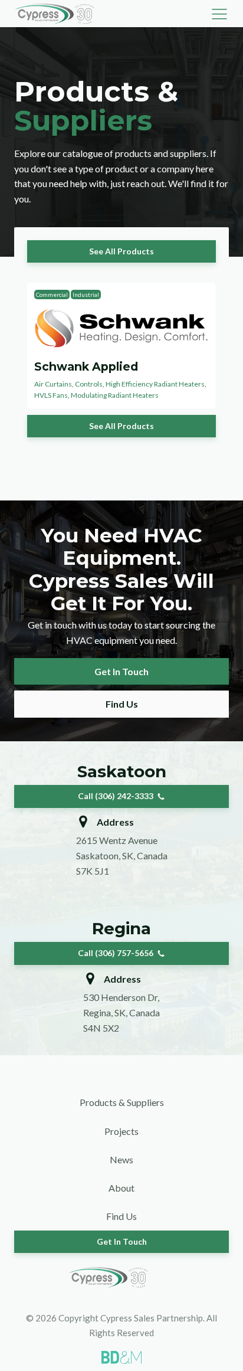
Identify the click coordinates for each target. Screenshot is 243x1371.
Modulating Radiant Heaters (115, 395)
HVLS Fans (51, 395)
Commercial (52, 294)
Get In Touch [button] (121, 671)
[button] (219, 13)
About (121, 1187)
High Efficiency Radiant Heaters (155, 383)
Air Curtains (53, 383)
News (121, 1159)
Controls (89, 383)
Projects (121, 1131)
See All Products (121, 251)
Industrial (86, 294)
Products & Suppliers (122, 1102)
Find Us (122, 703)
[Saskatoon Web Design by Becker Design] (121, 1357)
